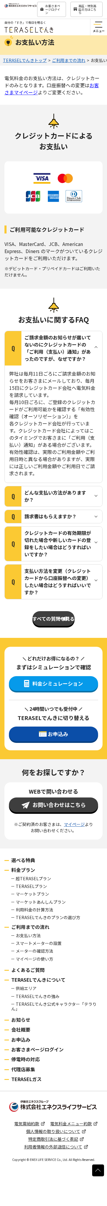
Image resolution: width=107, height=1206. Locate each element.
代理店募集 (23, 1069)
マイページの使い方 (34, 959)
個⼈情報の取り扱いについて (53, 1131)
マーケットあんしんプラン (41, 902)
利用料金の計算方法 (34, 910)
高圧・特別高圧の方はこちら (87, 9)
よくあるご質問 (28, 970)
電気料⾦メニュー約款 (71, 1123)
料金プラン (23, 870)
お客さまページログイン (52, 9)
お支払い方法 (28, 935)
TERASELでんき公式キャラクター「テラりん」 (54, 1006)
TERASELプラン (31, 886)
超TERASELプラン (33, 878)
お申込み (20, 1039)
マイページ (74, 824)
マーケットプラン (32, 894)
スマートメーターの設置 (39, 943)
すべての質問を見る (53, 618)
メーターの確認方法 (34, 951)
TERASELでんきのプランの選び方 (48, 917)
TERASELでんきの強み (37, 996)
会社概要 (20, 1029)
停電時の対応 (25, 1059)
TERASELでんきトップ (25, 60)
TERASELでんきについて (38, 979)
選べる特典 (23, 860)
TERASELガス (26, 1079)
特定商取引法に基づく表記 (53, 1139)
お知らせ (20, 1019)
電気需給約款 (26, 1123)
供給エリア (26, 988)
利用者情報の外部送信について (53, 1146)
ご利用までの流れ (68, 60)
